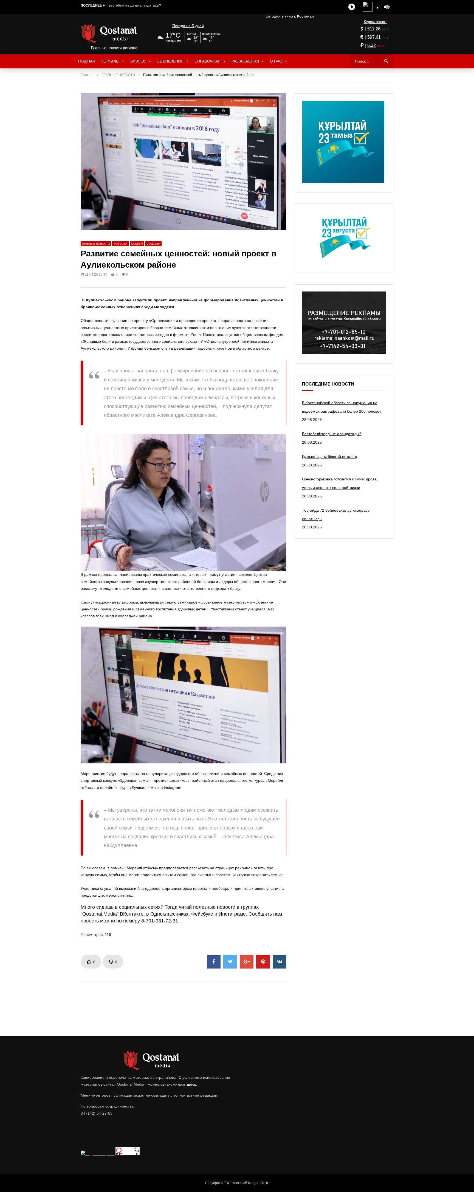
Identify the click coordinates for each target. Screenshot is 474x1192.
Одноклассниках (169, 914)
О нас (276, 61)
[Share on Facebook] (214, 962)
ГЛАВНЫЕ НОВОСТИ (118, 75)
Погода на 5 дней (188, 26)
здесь (191, 1084)
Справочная (207, 61)
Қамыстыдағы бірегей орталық (133, 5)
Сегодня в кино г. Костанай (290, 16)
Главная (86, 61)
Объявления (170, 61)
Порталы (110, 61)
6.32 (371, 45)
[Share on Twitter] (230, 962)
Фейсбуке (202, 914)
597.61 (374, 37)
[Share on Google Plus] (246, 962)
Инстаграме (232, 914)
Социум (137, 243)
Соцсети (153, 243)
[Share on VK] (279, 962)
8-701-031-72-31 (159, 921)
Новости (120, 243)
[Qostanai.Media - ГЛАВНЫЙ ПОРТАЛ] (114, 33)
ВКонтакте (131, 914)
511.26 (373, 29)
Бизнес (138, 61)
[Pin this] (263, 962)
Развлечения (245, 61)
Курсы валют (375, 21)
